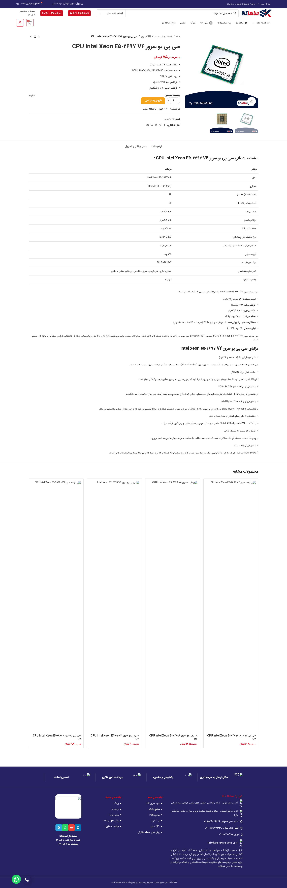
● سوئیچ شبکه (155, 809)
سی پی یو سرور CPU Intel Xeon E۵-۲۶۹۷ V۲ (231, 737)
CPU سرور (146, 36)
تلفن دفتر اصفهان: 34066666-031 (221, 822)
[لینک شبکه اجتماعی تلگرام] (147, 125)
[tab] (156, 145)
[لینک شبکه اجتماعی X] (160, 125)
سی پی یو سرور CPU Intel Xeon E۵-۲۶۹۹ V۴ (173, 737)
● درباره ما (116, 809)
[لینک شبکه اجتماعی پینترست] (156, 125)
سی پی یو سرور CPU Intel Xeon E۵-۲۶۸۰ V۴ (57, 737)
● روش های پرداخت (111, 820)
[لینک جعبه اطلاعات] (220, 777)
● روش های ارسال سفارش (150, 832)
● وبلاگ (117, 803)
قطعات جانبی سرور (163, 36)
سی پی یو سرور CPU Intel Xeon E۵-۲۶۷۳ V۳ (115, 737)
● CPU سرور (156, 826)
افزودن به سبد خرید (153, 101)
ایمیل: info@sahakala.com (223, 843)
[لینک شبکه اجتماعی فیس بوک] (165, 125)
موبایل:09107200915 (229, 835)
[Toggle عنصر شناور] (16, 879)
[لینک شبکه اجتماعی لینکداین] (152, 125)
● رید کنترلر (157, 820)
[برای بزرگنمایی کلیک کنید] (251, 101)
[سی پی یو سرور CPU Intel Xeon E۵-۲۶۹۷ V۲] (231, 607)
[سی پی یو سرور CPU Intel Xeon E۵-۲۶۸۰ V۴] (56, 607)
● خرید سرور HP (154, 803)
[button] (78, 827)
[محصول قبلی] (39, 37)
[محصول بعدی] (31, 37)
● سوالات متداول (113, 826)
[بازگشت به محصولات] (35, 37)
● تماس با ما (115, 815)
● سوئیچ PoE (155, 815)
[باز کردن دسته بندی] (253, 23)
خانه (178, 36)
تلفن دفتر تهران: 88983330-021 (221, 828)
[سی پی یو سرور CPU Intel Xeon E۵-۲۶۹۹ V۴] (173, 607)
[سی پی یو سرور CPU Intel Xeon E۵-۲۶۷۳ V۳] (114, 607)
